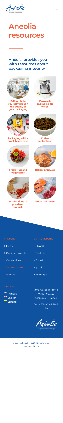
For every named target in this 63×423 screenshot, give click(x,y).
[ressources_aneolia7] (18, 178)
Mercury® (41, 274)
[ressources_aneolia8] (18, 114)
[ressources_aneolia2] (45, 114)
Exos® (39, 260)
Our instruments (16, 253)
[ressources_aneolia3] (45, 77)
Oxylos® (41, 253)
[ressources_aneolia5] (45, 178)
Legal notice (43, 343)
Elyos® (40, 246)
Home (10, 246)
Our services (13, 260)
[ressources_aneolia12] (18, 77)
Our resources (14, 267)
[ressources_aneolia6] (45, 146)
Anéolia (10, 274)
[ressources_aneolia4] (18, 146)
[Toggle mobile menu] (57, 8)
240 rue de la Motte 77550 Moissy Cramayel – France (46, 293)
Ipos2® (40, 267)
